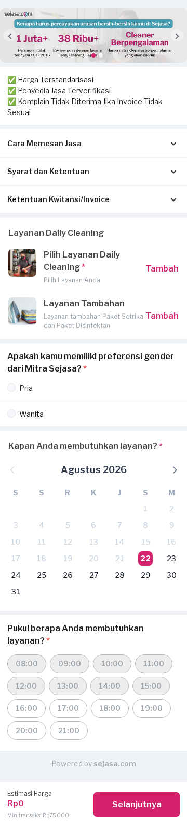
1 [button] (145, 508)
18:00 (110, 708)
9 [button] (171, 525)
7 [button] (119, 525)
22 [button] (145, 558)
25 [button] (41, 575)
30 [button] (172, 575)
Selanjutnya (137, 804)
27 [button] (93, 575)
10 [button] (15, 541)
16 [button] (171, 541)
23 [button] (171, 558)
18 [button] (41, 558)
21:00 (68, 730)
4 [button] (41, 525)
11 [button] (41, 541)
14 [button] (119, 541)
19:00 (152, 708)
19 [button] (67, 558)
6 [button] (93, 525)
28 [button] (120, 575)
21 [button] (119, 558)
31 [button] (15, 591)
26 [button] (68, 575)
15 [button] (145, 541)
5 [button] (67, 525)
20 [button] (94, 558)
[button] (86, 55)
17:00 (68, 708)
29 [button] (145, 575)
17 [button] (15, 558)
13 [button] (93, 541)
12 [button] (67, 541)
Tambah (162, 269)
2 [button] (171, 508)
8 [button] (145, 525)
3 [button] (16, 525)
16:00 (26, 708)
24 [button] (16, 575)
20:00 (27, 730)
